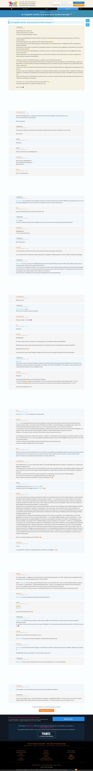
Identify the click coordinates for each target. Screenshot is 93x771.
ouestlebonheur (20, 296)
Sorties (46, 8)
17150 (27, 209)
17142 (27, 198)
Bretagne (21, 753)
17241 (27, 326)
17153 (27, 218)
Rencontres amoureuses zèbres (39, 745)
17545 (27, 574)
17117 (27, 149)
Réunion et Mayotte (71, 750)
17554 (27, 603)
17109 (27, 113)
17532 (27, 494)
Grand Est (21, 758)
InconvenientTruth (20, 112)
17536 (27, 543)
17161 (27, 228)
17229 (27, 297)
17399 (27, 373)
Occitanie (46, 755)
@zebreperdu (19, 200)
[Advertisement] (46, 101)
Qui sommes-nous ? (36, 765)
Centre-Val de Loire (21, 755)
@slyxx (17, 220)
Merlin (17, 169)
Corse (21, 756)
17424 (27, 411)
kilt (17, 325)
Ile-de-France (46, 750)
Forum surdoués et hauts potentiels (62, 745)
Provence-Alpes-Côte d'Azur (46, 758)
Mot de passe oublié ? (67, 5)
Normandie (46, 752)
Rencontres (25, 8)
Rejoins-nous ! (68, 719)
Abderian (18, 372)
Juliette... (18, 139)
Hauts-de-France (21, 759)
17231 (27, 306)
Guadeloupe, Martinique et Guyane (46, 759)
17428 (27, 420)
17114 (27, 140)
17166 (27, 248)
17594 (27, 687)
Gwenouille (18, 542)
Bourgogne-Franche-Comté (21, 752)
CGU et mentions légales (47, 765)
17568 (27, 632)
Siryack (17, 148)
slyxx (17, 207)
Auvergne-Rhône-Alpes (21, 750)
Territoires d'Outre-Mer (71, 752)
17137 (27, 170)
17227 (27, 261)
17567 (27, 618)
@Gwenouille (22, 582)
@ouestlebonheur (20, 309)
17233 (27, 317)
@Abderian (22, 414)
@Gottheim (18, 263)
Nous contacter (57, 765)
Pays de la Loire (46, 756)
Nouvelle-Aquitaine (46, 753)
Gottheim (18, 247)
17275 (27, 335)
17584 (27, 659)
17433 (27, 449)
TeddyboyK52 (19, 27)
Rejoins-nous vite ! (46, 710)
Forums (68, 8)
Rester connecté (56, 5)
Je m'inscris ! (78, 5)
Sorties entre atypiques (50, 745)
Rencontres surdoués (28, 745)
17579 (27, 645)
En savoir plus (71, 769)
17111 (27, 127)
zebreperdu (19, 157)
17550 (27, 594)
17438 (27, 462)
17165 (27, 239)
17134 (27, 158)
